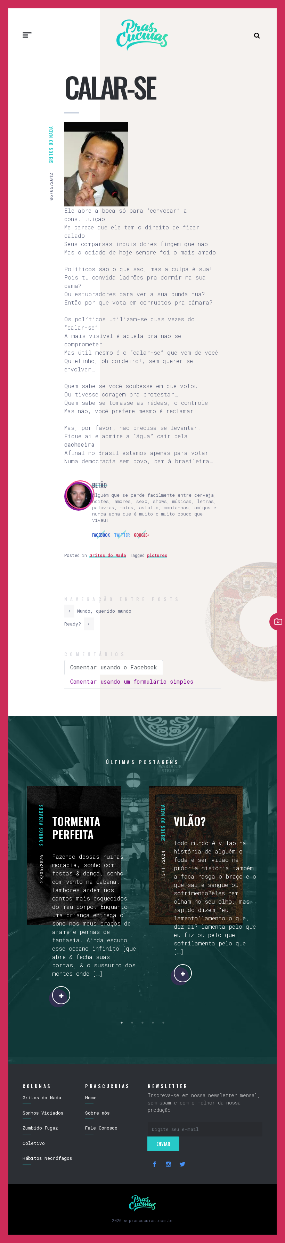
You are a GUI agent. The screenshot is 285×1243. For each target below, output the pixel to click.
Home (91, 1097)
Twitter (122, 535)
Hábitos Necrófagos (47, 1158)
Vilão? (190, 821)
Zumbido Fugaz (40, 1128)
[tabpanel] (81, 895)
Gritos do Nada (50, 145)
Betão (99, 485)
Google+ (141, 535)
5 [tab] (163, 1022)
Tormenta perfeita (76, 827)
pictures (157, 555)
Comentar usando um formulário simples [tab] (131, 681)
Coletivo (34, 1143)
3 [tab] (142, 1022)
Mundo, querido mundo (102, 611)
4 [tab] (152, 1022)
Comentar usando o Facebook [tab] (113, 667)
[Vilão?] (183, 973)
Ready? (74, 624)
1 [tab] (121, 1022)
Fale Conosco (101, 1128)
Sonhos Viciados (41, 825)
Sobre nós (97, 1113)
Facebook (101, 535)
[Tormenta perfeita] (61, 995)
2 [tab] (132, 1022)
